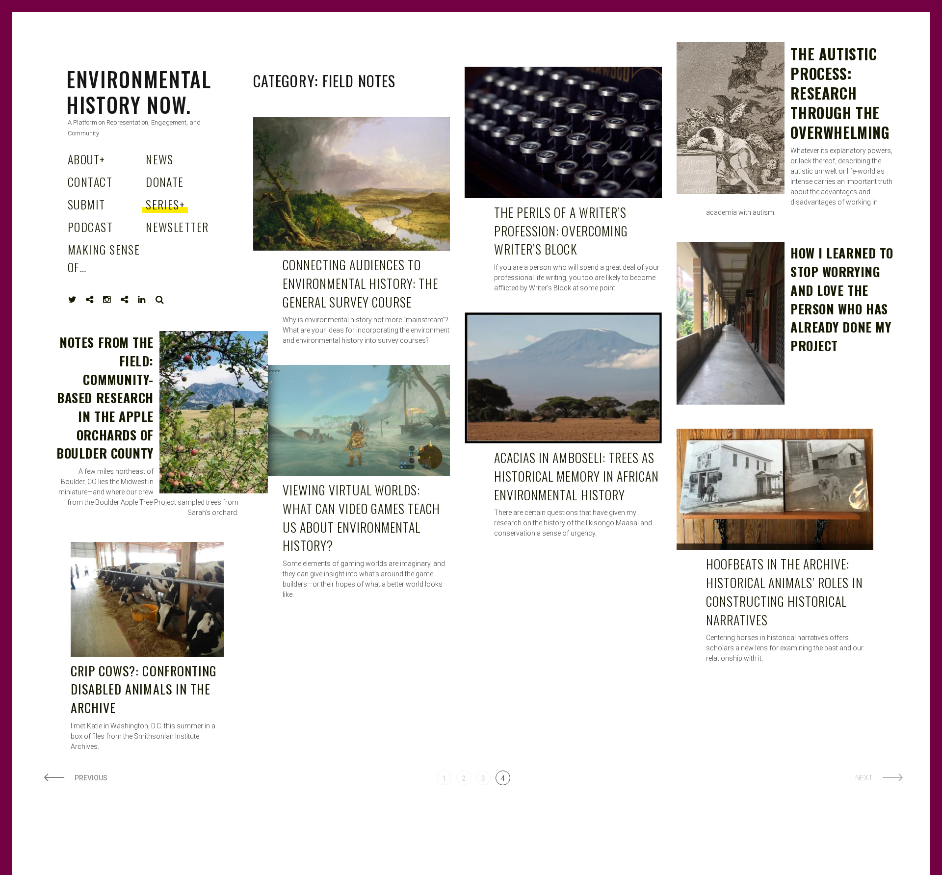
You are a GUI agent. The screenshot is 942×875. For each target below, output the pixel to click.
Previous (91, 778)
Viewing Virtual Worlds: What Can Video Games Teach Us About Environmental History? (362, 517)
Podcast (90, 226)
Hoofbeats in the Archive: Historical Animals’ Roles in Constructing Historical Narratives (784, 591)
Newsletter (177, 226)
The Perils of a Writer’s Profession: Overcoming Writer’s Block (561, 230)
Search (160, 299)
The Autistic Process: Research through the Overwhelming (840, 93)
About (86, 159)
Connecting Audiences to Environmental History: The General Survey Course (361, 283)
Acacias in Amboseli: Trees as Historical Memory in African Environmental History (576, 476)
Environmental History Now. (138, 92)
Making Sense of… (104, 258)
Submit (86, 204)
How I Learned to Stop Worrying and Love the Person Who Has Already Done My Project (841, 299)
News (160, 159)
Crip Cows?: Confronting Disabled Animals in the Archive (144, 689)
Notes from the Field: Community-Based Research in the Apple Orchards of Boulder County (104, 398)
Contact (90, 181)
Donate (165, 181)
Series (165, 204)
